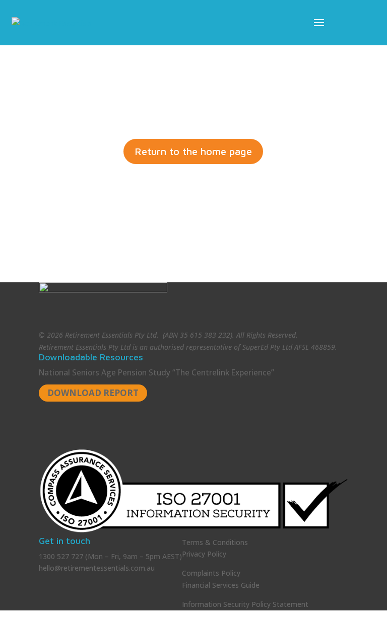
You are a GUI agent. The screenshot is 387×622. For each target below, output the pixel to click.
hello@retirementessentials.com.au (97, 568)
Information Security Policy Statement (245, 604)
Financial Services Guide (221, 585)
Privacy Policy (204, 554)
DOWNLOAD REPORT (93, 393)
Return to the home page (193, 151)
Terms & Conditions (215, 542)
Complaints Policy (211, 573)
